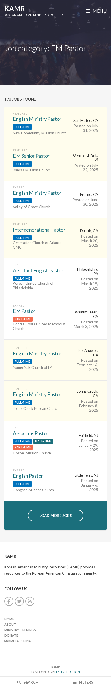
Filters (85, 682)
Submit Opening (17, 641)
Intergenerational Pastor (39, 229)
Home (9, 619)
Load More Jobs (55, 515)
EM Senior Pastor (31, 156)
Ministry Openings (20, 630)
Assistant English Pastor (38, 270)
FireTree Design (67, 672)
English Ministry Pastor (37, 119)
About (10, 624)
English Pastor (28, 476)
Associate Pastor (30, 433)
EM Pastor (24, 311)
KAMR (14, 8)
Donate (11, 635)
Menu (99, 10)
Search (30, 682)
